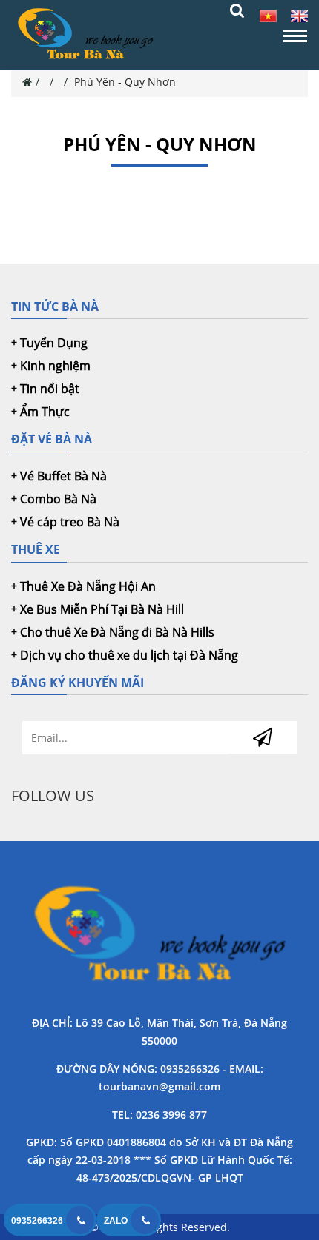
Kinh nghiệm (55, 366)
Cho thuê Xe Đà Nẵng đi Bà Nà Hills (117, 632)
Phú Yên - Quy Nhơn (125, 82)
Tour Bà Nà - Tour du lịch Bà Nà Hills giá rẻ (159, 936)
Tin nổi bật (49, 389)
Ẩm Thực (45, 411)
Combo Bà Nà (58, 499)
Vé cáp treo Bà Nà (69, 522)
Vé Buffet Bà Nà (63, 476)
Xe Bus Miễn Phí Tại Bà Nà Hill (102, 609)
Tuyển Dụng (54, 343)
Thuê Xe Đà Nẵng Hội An (88, 586)
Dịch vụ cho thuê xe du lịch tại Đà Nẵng (129, 655)
